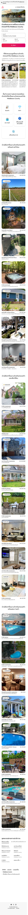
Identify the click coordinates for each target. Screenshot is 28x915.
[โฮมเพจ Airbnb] (3, 7)
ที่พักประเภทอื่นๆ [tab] (5, 841)
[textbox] (7, 41)
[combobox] (13, 36)
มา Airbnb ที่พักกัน (20, 7)
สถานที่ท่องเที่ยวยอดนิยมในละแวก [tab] (18, 841)
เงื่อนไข (17, 908)
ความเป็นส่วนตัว (11, 908)
